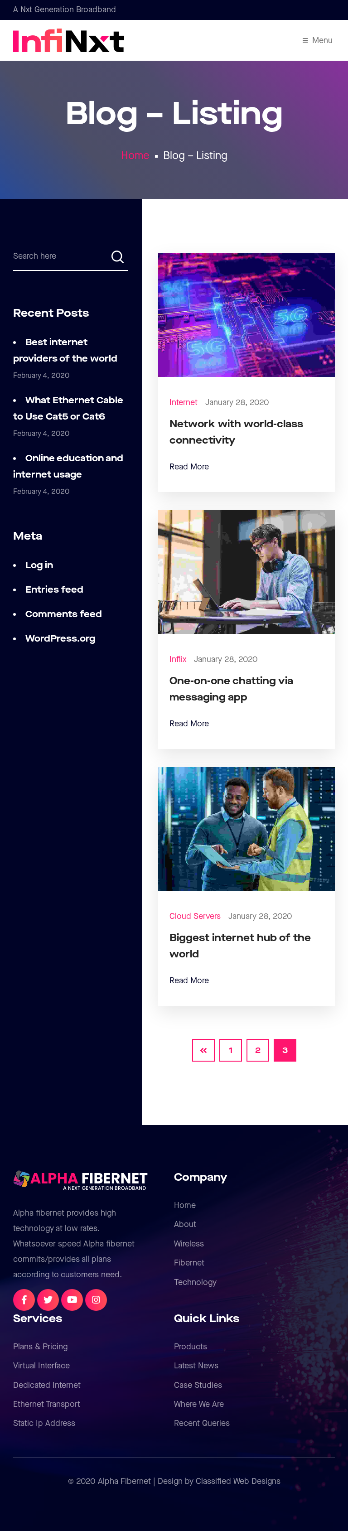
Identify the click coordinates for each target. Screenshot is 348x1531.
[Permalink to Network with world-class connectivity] (246, 314)
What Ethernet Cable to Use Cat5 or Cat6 (68, 408)
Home (135, 156)
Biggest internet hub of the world (240, 946)
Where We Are (199, 1404)
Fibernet (189, 1263)
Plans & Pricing (40, 1347)
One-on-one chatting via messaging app (231, 689)
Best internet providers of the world (65, 350)
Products (190, 1347)
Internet (183, 402)
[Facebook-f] (24, 1300)
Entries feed (54, 589)
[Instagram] (96, 1300)
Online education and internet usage (68, 466)
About (185, 1224)
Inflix (177, 659)
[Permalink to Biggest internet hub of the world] (246, 828)
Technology (195, 1282)
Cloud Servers (195, 916)
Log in (39, 565)
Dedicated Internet (47, 1385)
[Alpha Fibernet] (42, 40)
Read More (189, 467)
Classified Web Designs (238, 1481)
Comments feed (63, 614)
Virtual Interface (41, 1366)
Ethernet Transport (46, 1404)
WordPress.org (60, 638)
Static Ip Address (44, 1423)
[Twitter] (48, 1300)
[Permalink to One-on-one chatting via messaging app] (246, 571)
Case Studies (198, 1385)
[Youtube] (72, 1300)
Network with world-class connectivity (236, 432)
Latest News (196, 1366)
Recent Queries (202, 1423)
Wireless (189, 1244)
